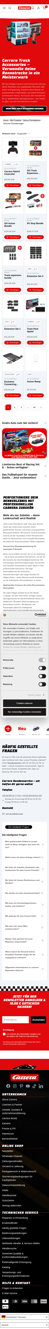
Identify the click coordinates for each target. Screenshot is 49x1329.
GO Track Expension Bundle (32, 172)
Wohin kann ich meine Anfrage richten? (23, 857)
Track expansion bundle (12, 276)
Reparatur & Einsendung (15, 1217)
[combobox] (24, 1317)
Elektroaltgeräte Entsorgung (16, 1262)
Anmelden (38, 1019)
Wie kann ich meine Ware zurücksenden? (16, 927)
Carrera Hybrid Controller (12, 172)
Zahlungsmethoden (12, 1161)
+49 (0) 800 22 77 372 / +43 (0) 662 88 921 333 (22, 795)
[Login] (38, 7)
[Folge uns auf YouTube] (28, 1086)
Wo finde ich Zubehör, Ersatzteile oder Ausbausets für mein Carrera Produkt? (22, 868)
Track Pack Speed (32, 330)
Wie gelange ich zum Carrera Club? (20, 916)
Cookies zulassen (24, 703)
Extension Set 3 (35, 276)
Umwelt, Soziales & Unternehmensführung (13, 1111)
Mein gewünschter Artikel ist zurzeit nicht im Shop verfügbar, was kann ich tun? (22, 844)
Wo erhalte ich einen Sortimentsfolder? (22, 893)
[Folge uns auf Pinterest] (21, 1086)
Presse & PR (9, 1128)
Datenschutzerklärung (13, 1185)
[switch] (42, 668)
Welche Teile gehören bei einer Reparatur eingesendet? (19, 940)
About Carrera (9, 1099)
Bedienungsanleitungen (14, 1233)
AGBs (5, 1190)
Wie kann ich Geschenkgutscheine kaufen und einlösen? (20, 904)
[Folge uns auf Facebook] (8, 1086)
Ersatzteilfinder (10, 1223)
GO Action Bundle (9, 224)
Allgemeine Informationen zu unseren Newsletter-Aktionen (22, 968)
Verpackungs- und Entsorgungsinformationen (16, 1274)
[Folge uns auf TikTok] (34, 1086)
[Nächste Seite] (41, 407)
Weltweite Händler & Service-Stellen (21, 1243)
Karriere (6, 1123)
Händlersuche (9, 1248)
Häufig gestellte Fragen (14, 1228)
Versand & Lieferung (12, 1166)
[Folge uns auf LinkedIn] (41, 1086)
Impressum (8, 1133)
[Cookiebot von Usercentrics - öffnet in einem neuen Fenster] (35, 615)
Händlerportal (9, 1195)
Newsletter (7, 1151)
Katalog (6, 1267)
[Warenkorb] (44, 7)
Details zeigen (34, 695)
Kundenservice (14, 763)
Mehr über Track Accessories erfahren (24, 109)
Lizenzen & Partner (12, 1104)
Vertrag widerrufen (11, 1205)
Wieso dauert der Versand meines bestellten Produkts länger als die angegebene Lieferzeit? (20, 954)
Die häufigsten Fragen (18, 827)
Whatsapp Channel (12, 1156)
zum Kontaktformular (14, 814)
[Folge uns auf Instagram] (15, 1086)
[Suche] (9, 7)
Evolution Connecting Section (10, 383)
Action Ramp (34, 381)
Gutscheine (8, 1200)
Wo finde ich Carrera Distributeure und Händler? (22, 881)
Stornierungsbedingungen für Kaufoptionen (17, 1178)
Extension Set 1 (12, 329)
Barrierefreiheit (10, 1138)
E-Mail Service (9, 1293)
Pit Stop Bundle (35, 223)
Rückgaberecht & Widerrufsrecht (19, 1171)
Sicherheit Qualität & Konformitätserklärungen (15, 1255)
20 (34, 407)
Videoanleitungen (11, 1238)
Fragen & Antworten (12, 1288)
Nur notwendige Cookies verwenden (24, 712)
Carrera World (9, 1118)
